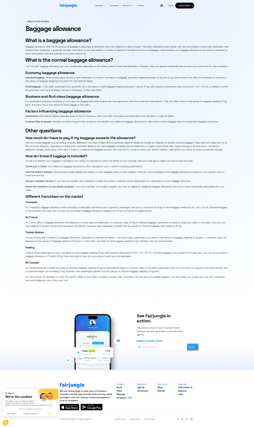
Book (119, 387)
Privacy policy (120, 419)
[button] (100, 5)
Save (119, 390)
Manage (121, 394)
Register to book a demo (149, 340)
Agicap (141, 387)
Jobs (180, 394)
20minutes (142, 390)
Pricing (140, 6)
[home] (68, 5)
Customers (114, 6)
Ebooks (161, 390)
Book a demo (185, 5)
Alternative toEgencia (185, 389)
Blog (160, 387)
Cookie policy (135, 419)
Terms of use (149, 419)
